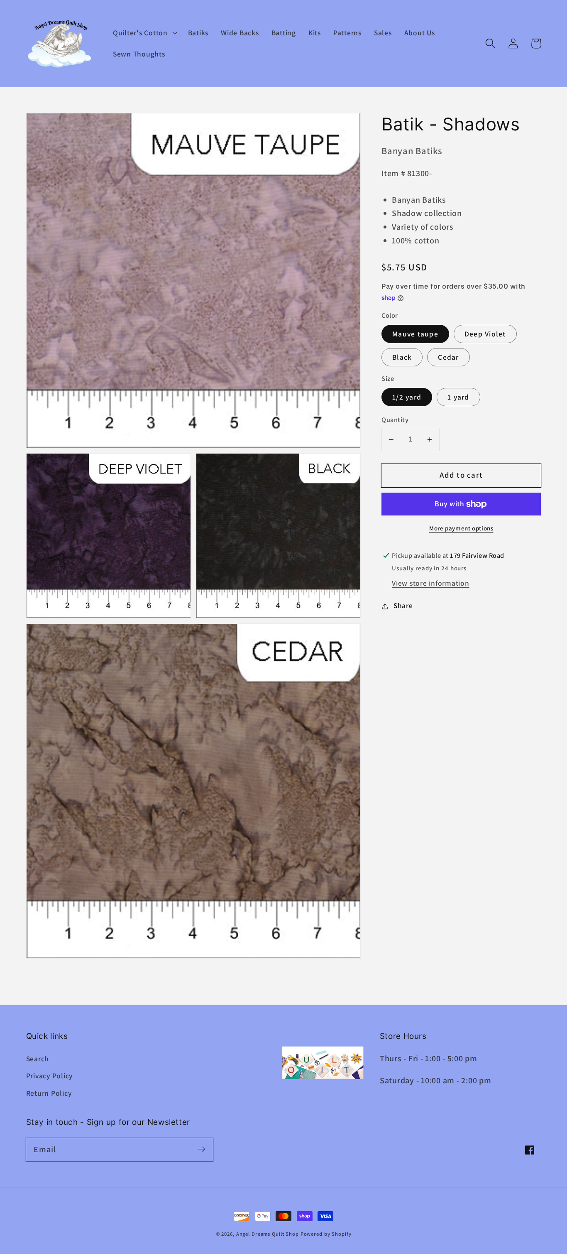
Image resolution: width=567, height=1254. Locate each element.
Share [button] (403, 606)
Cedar (448, 357)
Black (402, 357)
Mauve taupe (415, 334)
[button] (144, 33)
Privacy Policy (49, 1075)
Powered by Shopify (326, 1233)
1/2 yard (406, 397)
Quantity (394, 420)
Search (37, 1058)
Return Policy (49, 1093)
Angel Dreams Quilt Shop (267, 1233)
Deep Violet (485, 334)
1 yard (458, 397)
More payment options (461, 529)
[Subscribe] (201, 1149)
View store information (430, 583)
